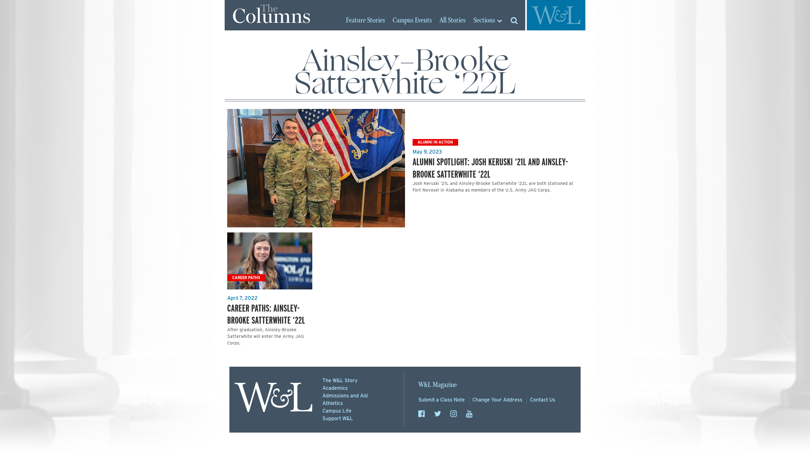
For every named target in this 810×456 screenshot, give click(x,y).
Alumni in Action (435, 142)
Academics (335, 388)
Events (412, 20)
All (452, 20)
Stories (365, 20)
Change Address (497, 400)
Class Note (441, 400)
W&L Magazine (437, 385)
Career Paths (246, 277)
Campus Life (337, 411)
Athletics (332, 403)
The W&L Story (340, 380)
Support (337, 418)
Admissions (345, 396)
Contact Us (542, 400)
